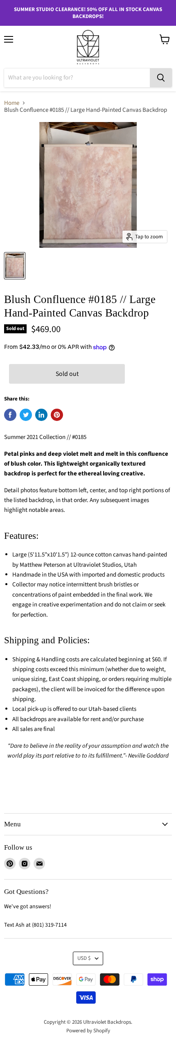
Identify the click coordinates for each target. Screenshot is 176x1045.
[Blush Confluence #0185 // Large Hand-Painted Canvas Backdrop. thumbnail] (15, 266)
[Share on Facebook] (10, 415)
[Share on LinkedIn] (41, 415)
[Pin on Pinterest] (57, 415)
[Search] (161, 77)
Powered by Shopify (88, 1030)
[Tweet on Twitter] (26, 415)
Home (11, 103)
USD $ (84, 958)
